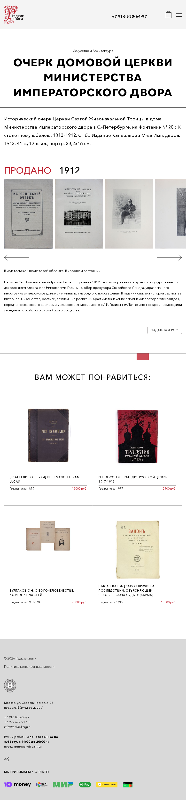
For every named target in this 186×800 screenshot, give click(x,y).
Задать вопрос (164, 330)
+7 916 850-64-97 (129, 16)
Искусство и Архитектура (93, 51)
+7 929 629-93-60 (16, 722)
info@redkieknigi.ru (17, 727)
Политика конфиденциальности (29, 666)
